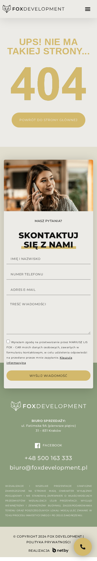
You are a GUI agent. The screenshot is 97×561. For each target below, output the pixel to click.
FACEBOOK (52, 445)
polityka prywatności (48, 542)
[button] (87, 9)
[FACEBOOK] (37, 445)
